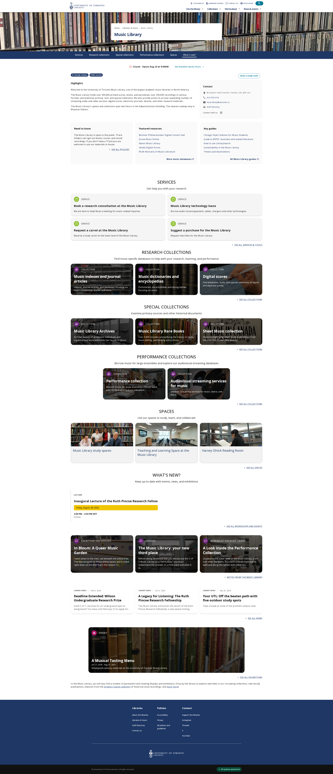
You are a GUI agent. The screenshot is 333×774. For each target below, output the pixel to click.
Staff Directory (213, 107)
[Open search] (259, 3)
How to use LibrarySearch (217, 143)
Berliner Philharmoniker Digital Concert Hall (162, 135)
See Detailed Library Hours (188, 66)
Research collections (99, 54)
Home (117, 28)
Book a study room (249, 75)
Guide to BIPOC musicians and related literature (228, 139)
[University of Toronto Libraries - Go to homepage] (166, 756)
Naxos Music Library (149, 143)
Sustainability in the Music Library (221, 147)
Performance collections (152, 54)
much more (172, 686)
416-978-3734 (213, 97)
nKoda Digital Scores (149, 147)
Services (79, 54)
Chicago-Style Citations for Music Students (226, 135)
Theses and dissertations (217, 151)
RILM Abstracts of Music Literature (157, 151)
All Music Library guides (243, 159)
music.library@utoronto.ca (218, 102)
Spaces (173, 54)
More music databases (179, 159)
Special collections (125, 54)
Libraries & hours (130, 28)
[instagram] (221, 112)
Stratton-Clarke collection (117, 686)
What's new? (189, 54)
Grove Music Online (149, 139)
